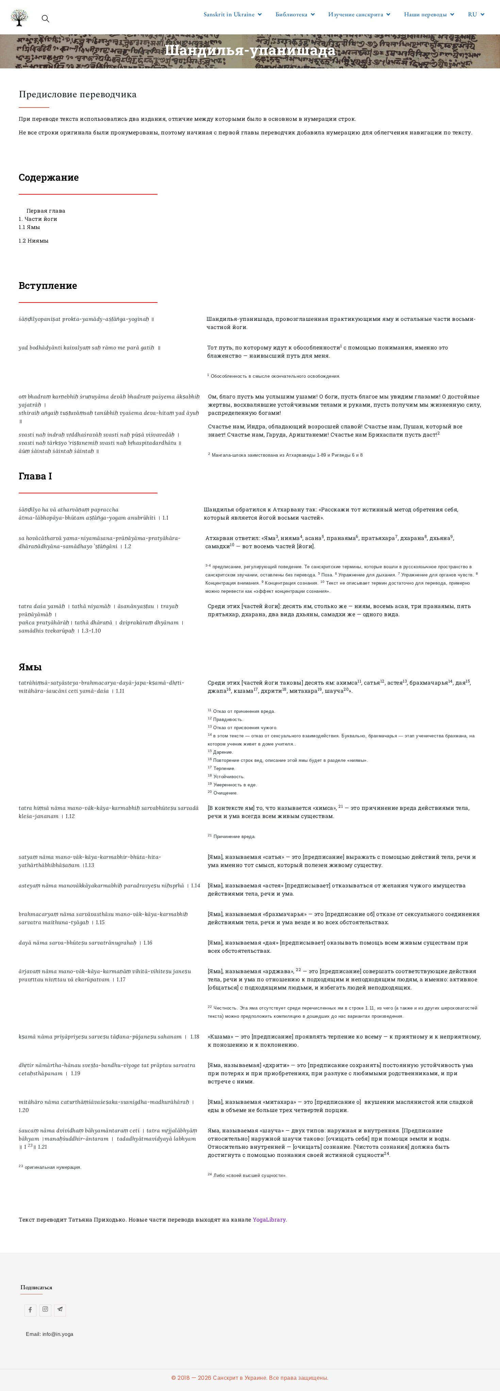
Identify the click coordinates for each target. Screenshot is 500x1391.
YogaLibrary (269, 1219)
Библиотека (291, 14)
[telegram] (60, 1310)
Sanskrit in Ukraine (229, 14)
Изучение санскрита (355, 14)
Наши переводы (425, 14)
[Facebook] (30, 1310)
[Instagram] (45, 1310)
